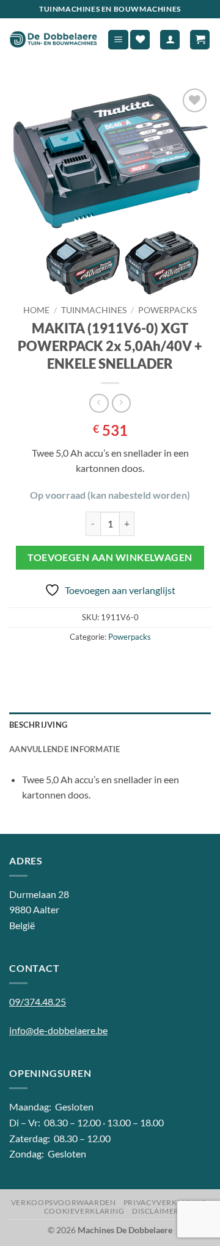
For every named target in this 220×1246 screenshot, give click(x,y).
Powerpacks (167, 310)
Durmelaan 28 (39, 894)
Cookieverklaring (84, 1210)
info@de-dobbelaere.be (58, 1030)
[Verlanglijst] (140, 40)
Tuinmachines (94, 310)
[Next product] (98, 403)
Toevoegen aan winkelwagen (110, 557)
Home (36, 310)
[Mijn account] (170, 40)
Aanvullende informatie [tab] (64, 749)
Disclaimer (155, 1210)
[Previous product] (121, 403)
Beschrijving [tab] (38, 725)
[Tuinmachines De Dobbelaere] (53, 40)
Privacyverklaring (164, 1202)
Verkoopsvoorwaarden (63, 1202)
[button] (118, 40)
